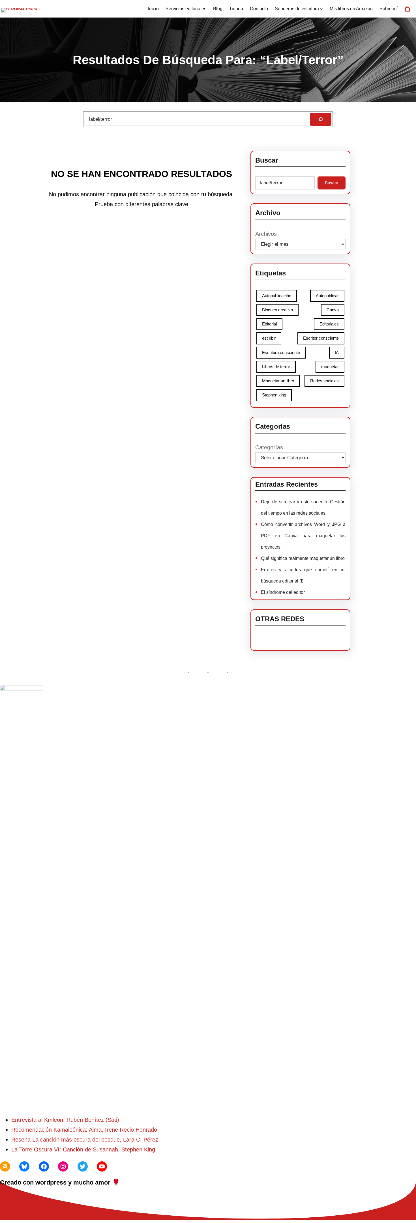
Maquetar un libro (278, 380)
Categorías (269, 447)
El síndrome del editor (283, 592)
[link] (407, 9)
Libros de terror (276, 366)
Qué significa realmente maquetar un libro (303, 558)
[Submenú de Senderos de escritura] (321, 8)
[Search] (320, 119)
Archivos (266, 234)
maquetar (330, 366)
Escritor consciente (321, 338)
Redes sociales (324, 380)
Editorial (269, 324)
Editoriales (329, 324)
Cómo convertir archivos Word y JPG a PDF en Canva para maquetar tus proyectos (303, 535)
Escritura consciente (281, 352)
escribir (269, 338)
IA (337, 352)
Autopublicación (276, 295)
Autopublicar (327, 295)
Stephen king (274, 394)
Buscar (331, 182)
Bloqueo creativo (277, 309)
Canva (333, 309)
